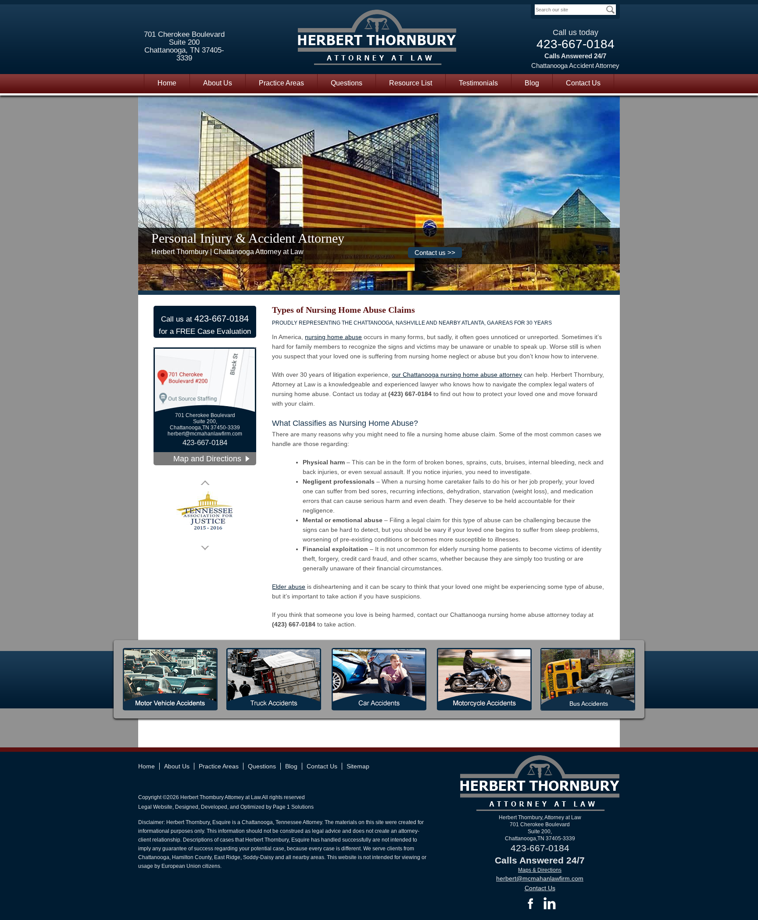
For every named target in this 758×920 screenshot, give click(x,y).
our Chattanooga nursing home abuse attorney (457, 374)
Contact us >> (435, 252)
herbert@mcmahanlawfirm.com (205, 434)
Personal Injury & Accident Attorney (247, 238)
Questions (346, 83)
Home (166, 83)
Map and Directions (207, 458)
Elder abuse (288, 586)
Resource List (410, 83)
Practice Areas (281, 83)
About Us (217, 83)
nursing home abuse (333, 336)
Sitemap (358, 766)
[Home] (377, 39)
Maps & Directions (539, 870)
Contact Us (583, 83)
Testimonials (478, 83)
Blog (532, 83)
